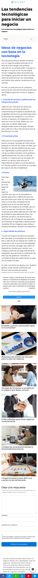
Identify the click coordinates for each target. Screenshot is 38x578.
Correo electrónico (9, 525)
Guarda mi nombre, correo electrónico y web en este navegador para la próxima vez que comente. (18, 537)
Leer (19, 301)
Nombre (4, 515)
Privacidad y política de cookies (19, 291)
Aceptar (19, 297)
